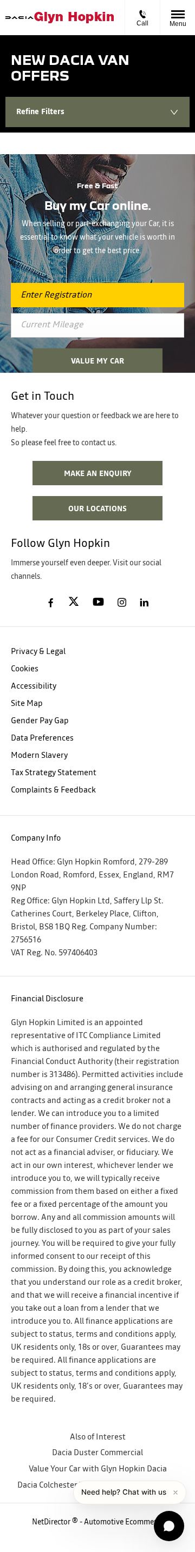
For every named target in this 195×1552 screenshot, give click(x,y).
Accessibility (33, 686)
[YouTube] (98, 602)
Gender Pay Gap (40, 721)
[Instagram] (121, 602)
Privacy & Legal (38, 652)
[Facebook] (50, 601)
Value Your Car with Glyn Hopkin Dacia (98, 1469)
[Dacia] (19, 17)
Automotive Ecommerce (124, 1522)
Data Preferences (42, 738)
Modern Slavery (39, 755)
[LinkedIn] (144, 602)
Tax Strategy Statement (53, 773)
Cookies (24, 669)
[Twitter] (73, 602)
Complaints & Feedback (53, 790)
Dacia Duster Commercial (97, 1453)
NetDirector (52, 1522)
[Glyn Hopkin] (74, 17)
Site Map (27, 703)
